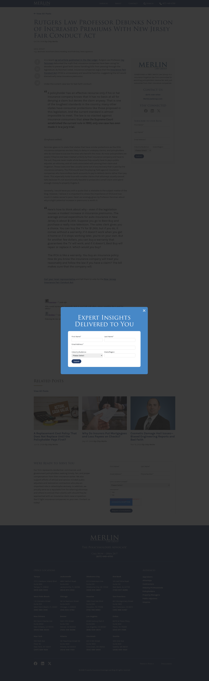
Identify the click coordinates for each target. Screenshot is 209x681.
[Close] (144, 310)
